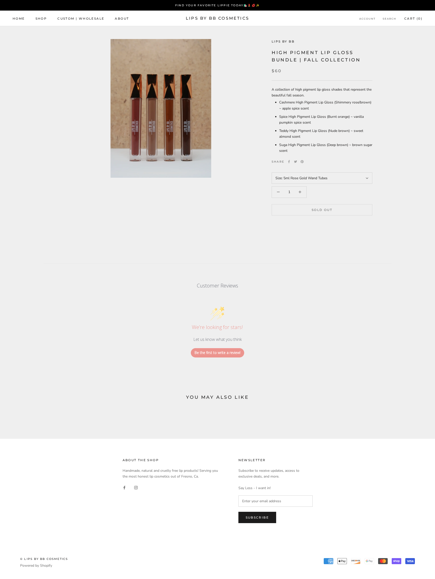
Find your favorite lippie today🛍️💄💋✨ (217, 5)
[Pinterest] (302, 161)
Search (389, 18)
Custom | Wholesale (80, 18)
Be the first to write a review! (217, 352)
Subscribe (257, 517)
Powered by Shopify (36, 565)
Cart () (413, 18)
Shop (41, 18)
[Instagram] (136, 487)
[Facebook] (289, 161)
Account (367, 18)
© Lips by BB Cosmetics (44, 559)
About (122, 18)
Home (19, 18)
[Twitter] (295, 161)
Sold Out (322, 209)
